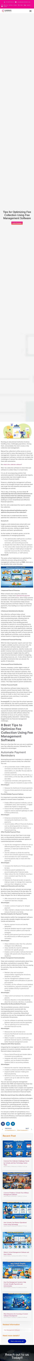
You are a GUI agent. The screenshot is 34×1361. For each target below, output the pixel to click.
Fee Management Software (12, 1330)
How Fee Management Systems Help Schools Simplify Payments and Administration (15, 1284)
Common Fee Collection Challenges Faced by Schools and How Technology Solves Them (16, 1163)
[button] (30, 10)
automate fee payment (23, 595)
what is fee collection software (12, 464)
